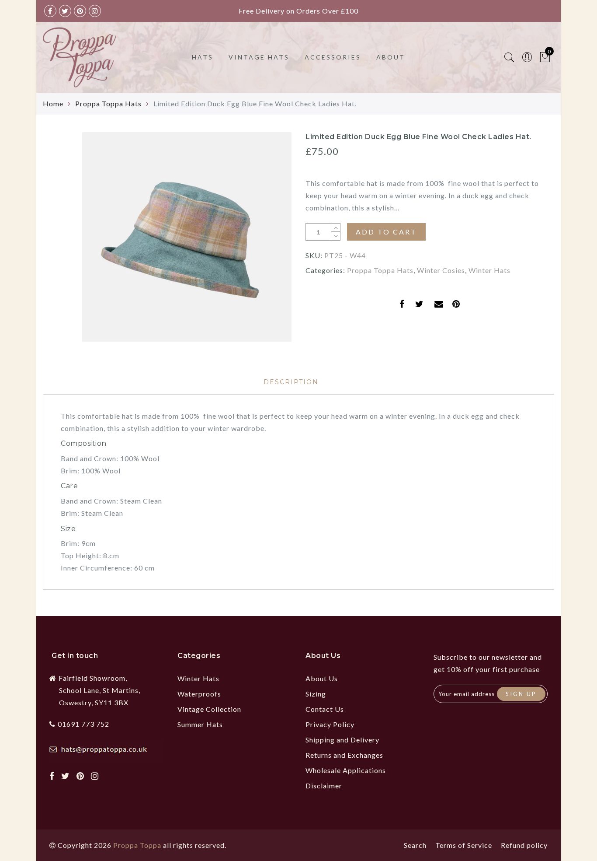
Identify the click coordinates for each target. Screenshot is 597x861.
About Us (321, 678)
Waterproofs (199, 694)
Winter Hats (489, 270)
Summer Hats (200, 724)
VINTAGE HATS (259, 57)
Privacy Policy (329, 724)
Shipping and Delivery (342, 739)
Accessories (333, 57)
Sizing (315, 694)
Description (291, 382)
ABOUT (390, 57)
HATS (202, 57)
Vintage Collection (209, 709)
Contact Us (324, 709)
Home (53, 103)
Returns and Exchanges (344, 755)
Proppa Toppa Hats (108, 103)
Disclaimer (323, 785)
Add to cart (386, 232)
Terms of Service (463, 845)
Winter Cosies (441, 270)
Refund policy (524, 845)
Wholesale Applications (345, 770)
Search (415, 845)
